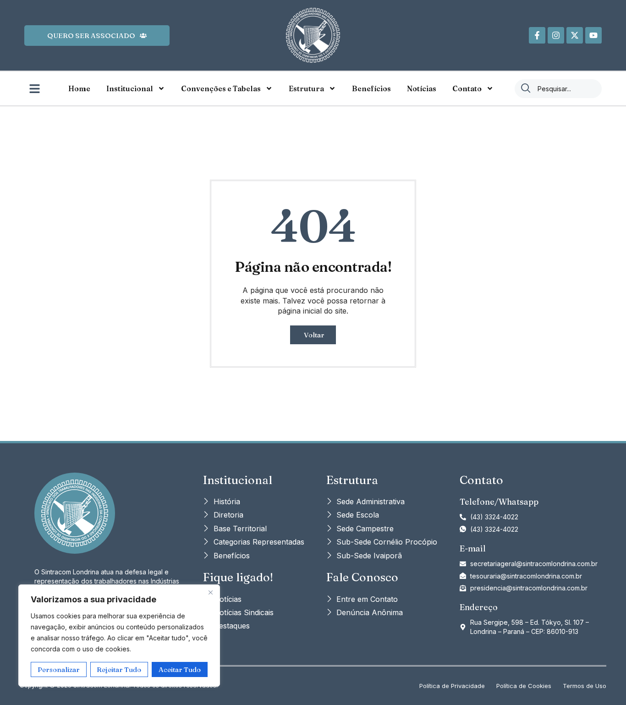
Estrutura (306, 88)
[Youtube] (593, 35)
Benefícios (371, 88)
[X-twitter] (574, 35)
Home (79, 88)
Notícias (421, 88)
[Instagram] (556, 35)
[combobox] (558, 88)
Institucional (129, 88)
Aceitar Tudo (180, 669)
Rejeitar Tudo (119, 669)
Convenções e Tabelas (221, 88)
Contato (467, 88)
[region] (119, 635)
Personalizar (59, 669)
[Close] (210, 592)
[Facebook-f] (537, 35)
